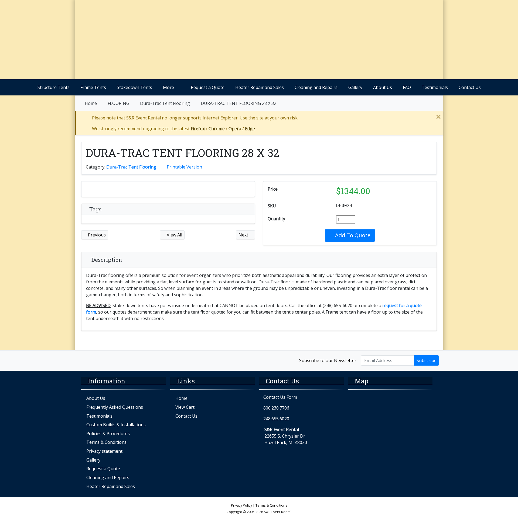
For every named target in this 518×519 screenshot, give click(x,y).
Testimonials (435, 87)
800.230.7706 (276, 408)
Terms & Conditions (106, 442)
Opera (235, 129)
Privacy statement (104, 451)
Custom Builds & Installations (116, 425)
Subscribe (427, 360)
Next (243, 235)
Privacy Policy (241, 505)
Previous (96, 235)
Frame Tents (93, 87)
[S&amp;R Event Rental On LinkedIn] (119, 360)
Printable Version (184, 167)
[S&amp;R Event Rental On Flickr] (108, 360)
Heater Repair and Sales (259, 87)
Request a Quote (207, 87)
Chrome (217, 129)
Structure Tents (54, 87)
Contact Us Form (279, 397)
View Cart (185, 407)
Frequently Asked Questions (114, 407)
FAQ (407, 87)
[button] (390, 31)
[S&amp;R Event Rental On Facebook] (85, 360)
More (168, 87)
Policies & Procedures (108, 433)
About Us (382, 87)
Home (91, 103)
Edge (250, 129)
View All (174, 235)
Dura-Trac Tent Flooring (165, 103)
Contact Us (470, 87)
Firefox (198, 129)
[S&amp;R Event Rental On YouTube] (131, 360)
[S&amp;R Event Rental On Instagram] (96, 360)
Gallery (355, 87)
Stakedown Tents (134, 87)
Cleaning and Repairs (316, 87)
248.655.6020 (276, 419)
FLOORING (118, 103)
